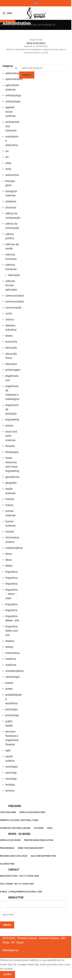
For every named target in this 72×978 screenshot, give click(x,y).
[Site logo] (36, 13)
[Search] (69, 13)
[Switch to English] (36, 3)
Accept (7, 974)
